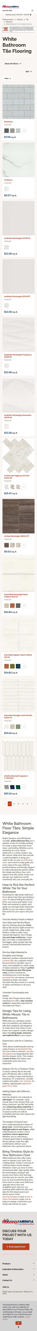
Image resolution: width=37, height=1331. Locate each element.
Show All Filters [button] (11, 64)
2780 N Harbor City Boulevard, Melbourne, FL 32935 (17, 1292)
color (4, 899)
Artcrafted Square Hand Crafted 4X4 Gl (18, 656)
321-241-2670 (7, 10)
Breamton (8, 122)
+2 (24, 130)
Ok (19, 1323)
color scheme (25, 1081)
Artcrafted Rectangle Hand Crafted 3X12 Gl (16, 595)
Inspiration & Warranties (12, 1269)
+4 (24, 605)
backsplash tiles (25, 1049)
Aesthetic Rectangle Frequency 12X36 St (18, 356)
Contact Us (7, 1280)
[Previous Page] (5, 803)
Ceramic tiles (8, 960)
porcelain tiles (8, 977)
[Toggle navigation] (32, 10)
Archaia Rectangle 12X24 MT (16, 536)
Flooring (20, 19)
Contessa (8, 180)
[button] (10, 78)
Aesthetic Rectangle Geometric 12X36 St (18, 416)
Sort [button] (27, 71)
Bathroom (9, 22)
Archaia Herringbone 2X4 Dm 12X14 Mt (16, 477)
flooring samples (9, 1197)
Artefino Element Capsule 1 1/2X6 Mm (16, 777)
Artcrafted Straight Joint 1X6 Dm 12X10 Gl (18, 716)
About (5, 1275)
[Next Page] (32, 803)
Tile (27, 19)
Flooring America (8, 19)
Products (6, 1264)
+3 (24, 787)
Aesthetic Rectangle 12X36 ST (17, 296)
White (7, 78)
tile (3, 897)
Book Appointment (17, 1247)
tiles (13, 1001)
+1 (23, 487)
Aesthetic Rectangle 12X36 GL (17, 238)
